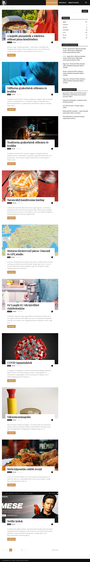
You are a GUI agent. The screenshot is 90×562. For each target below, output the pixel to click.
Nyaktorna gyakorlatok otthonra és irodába (27, 144)
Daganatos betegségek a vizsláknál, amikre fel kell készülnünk (75, 101)
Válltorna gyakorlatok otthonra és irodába (27, 89)
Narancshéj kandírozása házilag (25, 200)
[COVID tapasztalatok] (30, 348)
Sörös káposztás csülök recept (24, 469)
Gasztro (9, 42)
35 (21, 550)
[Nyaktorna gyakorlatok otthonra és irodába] (30, 131)
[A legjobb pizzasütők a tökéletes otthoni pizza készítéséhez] (30, 25)
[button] (86, 3)
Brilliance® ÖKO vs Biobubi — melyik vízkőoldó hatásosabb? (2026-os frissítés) (74, 65)
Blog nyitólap (52, 2)
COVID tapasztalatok (19, 362)
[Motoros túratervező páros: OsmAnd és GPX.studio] (30, 240)
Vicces (64, 35)
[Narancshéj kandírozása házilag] (30, 185)
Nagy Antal (66, 64)
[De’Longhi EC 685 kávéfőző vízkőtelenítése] (30, 294)
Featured (65, 24)
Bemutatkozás (73, 2)
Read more (11, 55)
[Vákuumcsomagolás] (30, 402)
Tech (9, 257)
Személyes (66, 30)
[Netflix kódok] (30, 507)
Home (3, 8)
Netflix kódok (15, 521)
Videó (64, 38)
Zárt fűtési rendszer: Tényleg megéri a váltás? (73, 106)
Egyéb (9, 94)
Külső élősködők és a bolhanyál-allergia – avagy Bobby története (74, 117)
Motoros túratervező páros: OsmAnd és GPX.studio (28, 252)
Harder (14, 42)
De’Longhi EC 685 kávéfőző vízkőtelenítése (23, 306)
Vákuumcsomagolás (19, 417)
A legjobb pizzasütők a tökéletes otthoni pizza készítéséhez (25, 37)
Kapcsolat (62, 2)
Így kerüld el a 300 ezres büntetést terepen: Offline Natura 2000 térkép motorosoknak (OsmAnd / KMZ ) (74, 50)
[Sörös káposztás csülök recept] (30, 455)
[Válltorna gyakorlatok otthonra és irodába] (30, 77)
